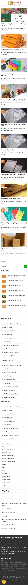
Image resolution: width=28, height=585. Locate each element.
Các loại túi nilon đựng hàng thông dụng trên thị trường (13, 100)
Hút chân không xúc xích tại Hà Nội (15, 285)
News (3, 467)
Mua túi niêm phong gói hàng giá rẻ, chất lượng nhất (12, 49)
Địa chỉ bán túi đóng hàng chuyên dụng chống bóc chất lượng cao (13, 74)
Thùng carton (5, 488)
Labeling (4, 464)
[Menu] (2, 3)
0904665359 (8, 542)
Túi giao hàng (5, 491)
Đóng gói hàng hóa (6, 452)
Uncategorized (5, 494)
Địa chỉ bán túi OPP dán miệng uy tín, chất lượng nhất (13, 174)
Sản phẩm (4, 485)
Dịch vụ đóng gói (8, 334)
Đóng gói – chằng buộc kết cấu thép (12, 324)
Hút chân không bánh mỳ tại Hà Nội (15, 280)
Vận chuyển (6, 576)
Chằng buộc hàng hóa (19, 564)
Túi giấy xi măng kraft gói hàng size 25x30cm (11, 198)
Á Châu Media (14, 579)
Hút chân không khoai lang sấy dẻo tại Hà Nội (16, 306)
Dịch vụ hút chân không (7, 449)
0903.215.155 (10, 525)
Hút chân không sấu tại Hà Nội (14, 300)
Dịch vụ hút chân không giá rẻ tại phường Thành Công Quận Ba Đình (16, 276)
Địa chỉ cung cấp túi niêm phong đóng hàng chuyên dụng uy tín (13, 124)
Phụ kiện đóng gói (6, 482)
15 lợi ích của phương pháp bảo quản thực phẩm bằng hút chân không (14, 24)
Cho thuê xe (5, 577)
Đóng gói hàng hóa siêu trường (11, 345)
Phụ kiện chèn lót (6, 476)
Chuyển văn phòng (20, 576)
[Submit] (25, 266)
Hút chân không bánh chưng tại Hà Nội (16, 295)
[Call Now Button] (4, 582)
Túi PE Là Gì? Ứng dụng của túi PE (8, 150)
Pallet (3, 470)
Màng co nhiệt (7, 341)
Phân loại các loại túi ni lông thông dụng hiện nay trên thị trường (14, 223)
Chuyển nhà (12, 576)
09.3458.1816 (10, 509)
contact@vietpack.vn (10, 512)
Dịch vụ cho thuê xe (9, 568)
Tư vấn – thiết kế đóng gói (10, 356)
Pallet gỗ (4, 473)
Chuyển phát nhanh (19, 568)
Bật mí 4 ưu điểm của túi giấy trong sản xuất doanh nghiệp (12, 249)
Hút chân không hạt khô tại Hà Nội (15, 290)
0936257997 (15, 542)
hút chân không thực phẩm (8, 461)
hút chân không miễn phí (8, 455)
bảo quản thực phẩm (7, 444)
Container (4, 447)
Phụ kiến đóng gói (6, 479)
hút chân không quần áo (8, 458)
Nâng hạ (11, 577)
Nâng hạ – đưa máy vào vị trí (10, 349)
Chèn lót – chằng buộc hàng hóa (11, 352)
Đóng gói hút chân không (9, 338)
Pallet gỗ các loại (8, 327)
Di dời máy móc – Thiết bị (20, 577)
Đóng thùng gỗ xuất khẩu (10, 331)
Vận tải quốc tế (11, 570)
